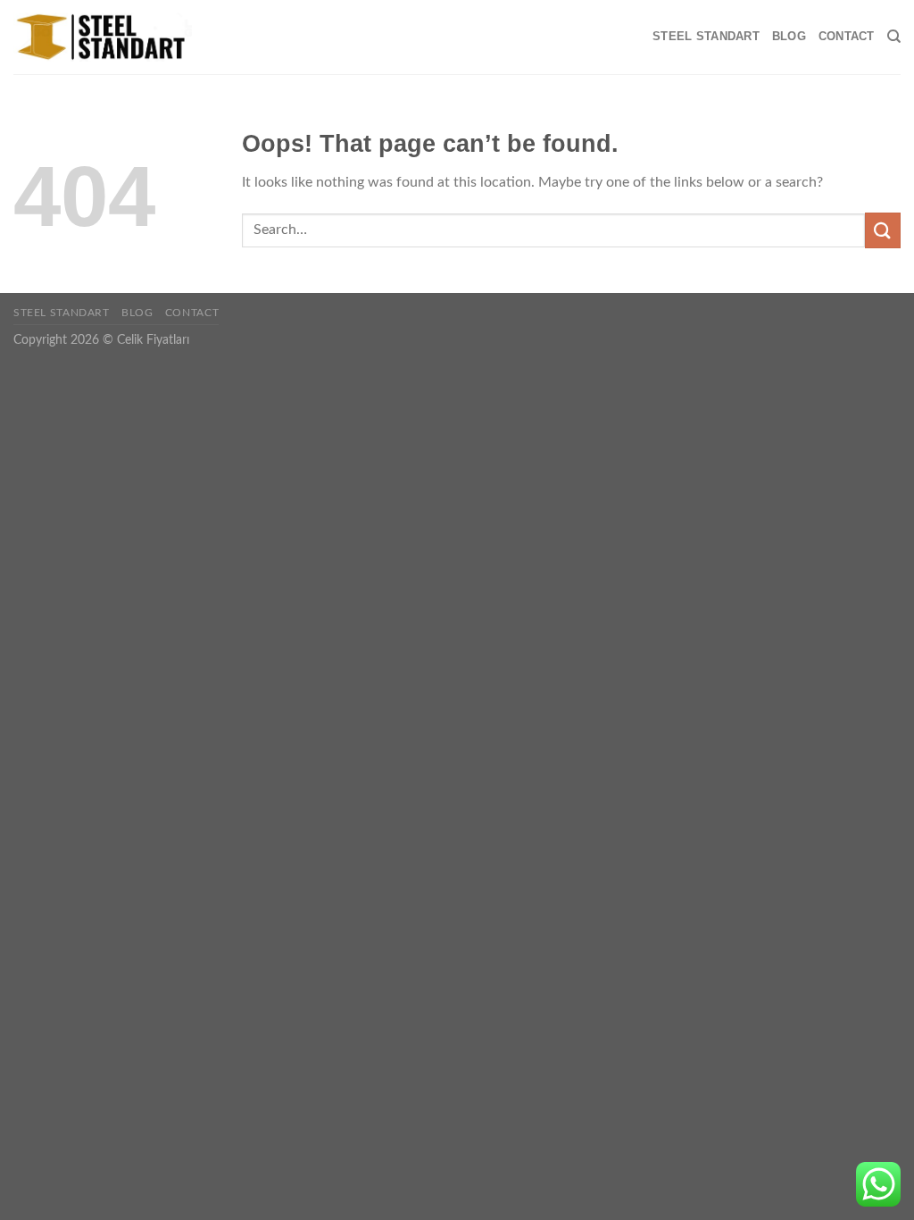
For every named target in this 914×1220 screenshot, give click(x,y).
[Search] (894, 37)
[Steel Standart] (102, 38)
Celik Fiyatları (153, 340)
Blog (789, 36)
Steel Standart (706, 36)
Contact (846, 36)
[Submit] (883, 230)
